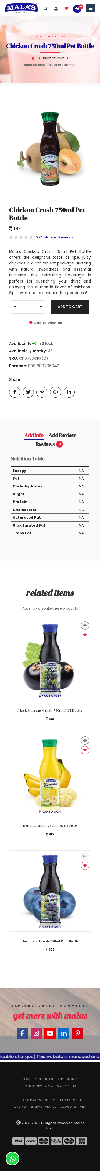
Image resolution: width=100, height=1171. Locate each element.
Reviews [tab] (48, 444)
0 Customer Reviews (54, 237)
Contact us (66, 1086)
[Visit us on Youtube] (50, 1033)
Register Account (33, 1100)
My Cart (21, 1107)
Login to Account (66, 1100)
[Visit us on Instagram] (36, 1033)
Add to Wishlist (48, 322)
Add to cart (51, 696)
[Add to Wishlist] (85, 635)
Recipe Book (44, 1079)
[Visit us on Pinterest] (77, 1033)
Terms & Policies (73, 1107)
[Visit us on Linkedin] (63, 1033)
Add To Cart (70, 306)
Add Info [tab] (34, 435)
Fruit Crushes (53, 58)
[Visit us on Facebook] (22, 1033)
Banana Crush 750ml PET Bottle (50, 825)
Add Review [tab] (62, 435)
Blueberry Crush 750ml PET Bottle (50, 941)
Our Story (33, 1086)
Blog (49, 1086)
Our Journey (67, 1079)
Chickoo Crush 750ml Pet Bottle (47, 213)
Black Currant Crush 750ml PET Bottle (50, 710)
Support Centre (43, 1107)
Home (26, 1079)
